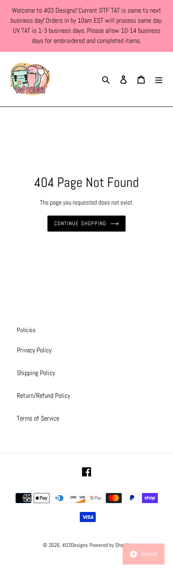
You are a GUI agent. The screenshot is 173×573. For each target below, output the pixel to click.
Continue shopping (80, 223)
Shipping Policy (36, 372)
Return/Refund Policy (43, 395)
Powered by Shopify (110, 545)
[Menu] (159, 79)
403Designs (75, 545)
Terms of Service (38, 418)
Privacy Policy (34, 350)
